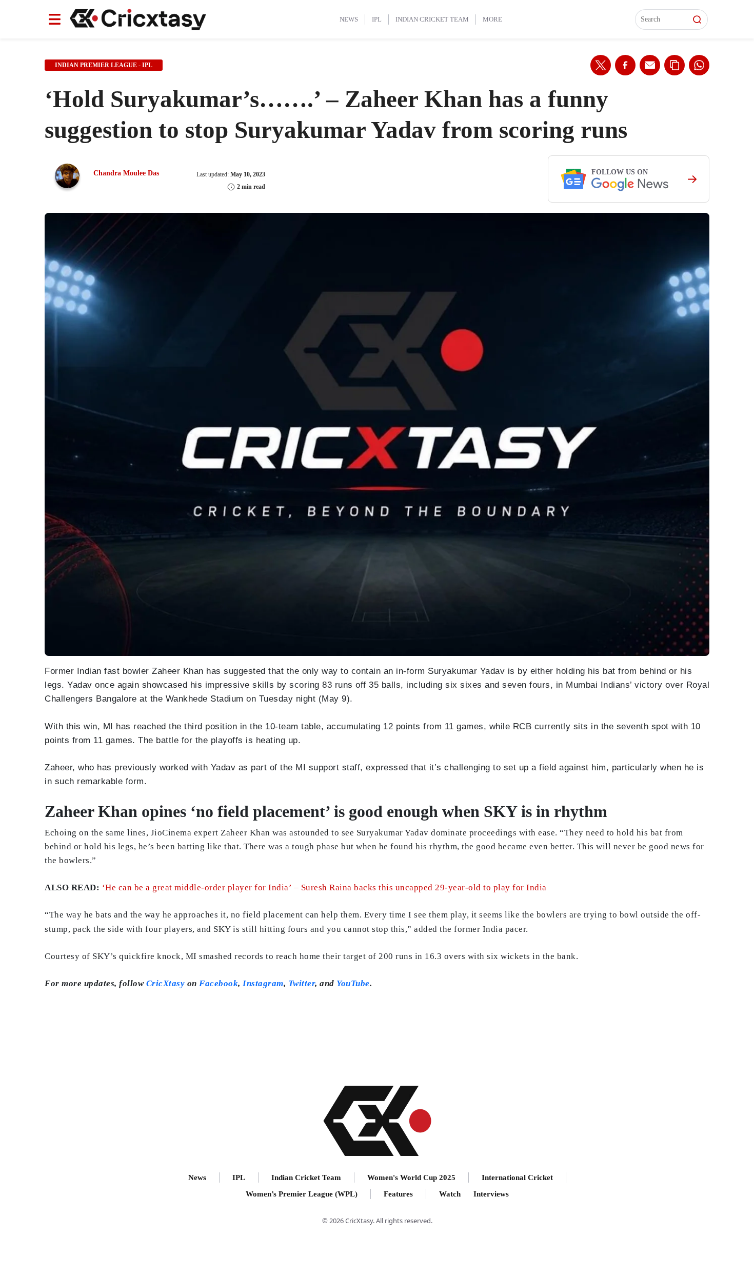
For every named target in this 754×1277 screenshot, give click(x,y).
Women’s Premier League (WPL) (302, 1194)
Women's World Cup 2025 (411, 1177)
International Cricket (517, 1177)
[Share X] (600, 65)
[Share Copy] (674, 65)
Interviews (491, 1194)
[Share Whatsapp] (699, 65)
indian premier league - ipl (103, 65)
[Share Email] (650, 65)
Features (398, 1194)
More (492, 19)
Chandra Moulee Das (126, 173)
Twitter (301, 983)
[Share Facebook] (625, 65)
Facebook (218, 983)
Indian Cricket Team (432, 19)
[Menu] (55, 19)
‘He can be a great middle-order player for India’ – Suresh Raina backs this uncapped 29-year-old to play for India (324, 887)
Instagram (263, 983)
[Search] (697, 19)
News (349, 19)
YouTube (353, 983)
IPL (377, 19)
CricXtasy (165, 983)
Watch (450, 1194)
